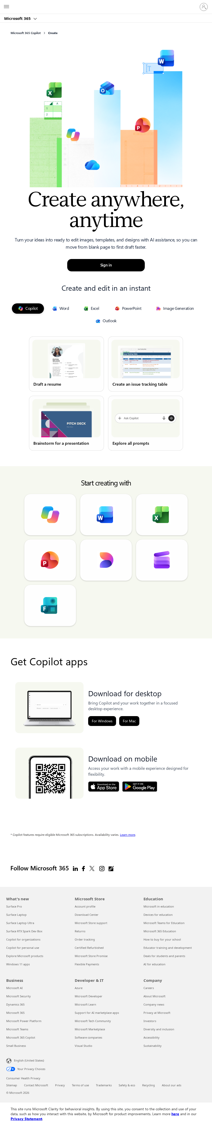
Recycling (148, 1085)
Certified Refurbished (89, 948)
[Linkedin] (75, 868)
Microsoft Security (18, 996)
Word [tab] (64, 308)
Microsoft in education (158, 906)
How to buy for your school (162, 939)
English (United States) (29, 1060)
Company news (153, 1004)
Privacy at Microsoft (156, 1013)
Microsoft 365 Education (159, 931)
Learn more (127, 835)
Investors (149, 1021)
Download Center (87, 915)
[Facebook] (83, 868)
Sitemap (11, 1085)
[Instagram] (101, 868)
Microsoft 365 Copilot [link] (26, 33)
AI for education (154, 964)
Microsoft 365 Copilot (20, 1037)
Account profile (85, 906)
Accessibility (151, 1037)
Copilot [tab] (31, 308)
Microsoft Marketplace (90, 1029)
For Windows (102, 721)
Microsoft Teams (17, 1029)
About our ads (171, 1085)
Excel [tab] (95, 308)
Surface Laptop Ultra (20, 923)
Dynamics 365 (15, 1004)
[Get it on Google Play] (139, 786)
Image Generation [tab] (178, 308)
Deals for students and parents (164, 956)
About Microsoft (154, 996)
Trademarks (104, 1085)
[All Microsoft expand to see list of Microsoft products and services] (6, 7)
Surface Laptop (16, 915)
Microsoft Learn (85, 1004)
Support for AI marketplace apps (97, 1013)
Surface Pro (14, 906)
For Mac (129, 721)
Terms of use (80, 1085)
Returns (80, 931)
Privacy (60, 1085)
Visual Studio (83, 1046)
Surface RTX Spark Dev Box (24, 931)
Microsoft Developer (88, 996)
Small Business (16, 1046)
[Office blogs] (111, 868)
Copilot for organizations (23, 939)
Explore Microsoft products (24, 956)
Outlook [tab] (110, 320)
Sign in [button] (106, 265)
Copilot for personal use (22, 948)
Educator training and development (167, 948)
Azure (78, 988)
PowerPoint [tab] (131, 308)
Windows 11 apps (18, 964)
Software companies (88, 1037)
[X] (92, 868)
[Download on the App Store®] (103, 786)
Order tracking (85, 939)
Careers (148, 988)
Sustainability (152, 1046)
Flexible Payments (87, 964)
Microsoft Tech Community (93, 1021)
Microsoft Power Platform (23, 1021)
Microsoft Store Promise (91, 956)
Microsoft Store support (91, 923)
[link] (66, 363)
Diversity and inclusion (158, 1029)
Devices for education (158, 915)
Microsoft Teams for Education (164, 923)
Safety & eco (127, 1085)
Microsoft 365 (18, 18)
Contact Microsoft (36, 1085)
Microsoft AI (14, 988)
